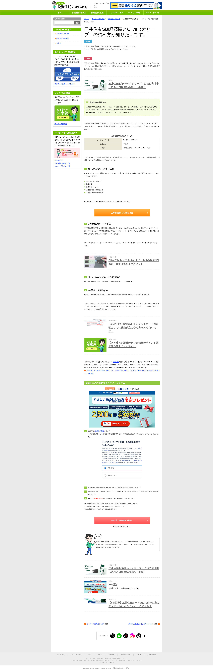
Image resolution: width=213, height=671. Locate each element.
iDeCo (100, 654)
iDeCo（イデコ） (153, 13)
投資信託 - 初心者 (114, 19)
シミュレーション (116, 13)
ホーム (60, 13)
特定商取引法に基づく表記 (121, 668)
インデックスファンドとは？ (64, 84)
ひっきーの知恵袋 (98, 19)
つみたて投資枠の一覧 (62, 166)
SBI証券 (116, 362)
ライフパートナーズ (105, 662)
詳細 (95, 7)
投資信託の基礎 (97, 13)
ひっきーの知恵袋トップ (95, 624)
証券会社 (111, 654)
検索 (77, 23)
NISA (89, 654)
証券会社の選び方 (79, 13)
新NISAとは (58, 160)
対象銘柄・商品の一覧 (62, 163)
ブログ (139, 654)
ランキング (60, 654)
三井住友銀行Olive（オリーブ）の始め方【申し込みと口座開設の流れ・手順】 (133, 85)
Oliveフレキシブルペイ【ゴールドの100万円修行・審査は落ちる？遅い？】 (133, 262)
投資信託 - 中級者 (62, 38)
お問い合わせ (152, 654)
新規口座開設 (99, 431)
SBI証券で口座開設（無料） (122, 520)
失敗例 (58, 43)
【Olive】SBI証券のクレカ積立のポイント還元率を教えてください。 (133, 344)
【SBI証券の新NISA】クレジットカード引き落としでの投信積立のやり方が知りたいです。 (133, 327)
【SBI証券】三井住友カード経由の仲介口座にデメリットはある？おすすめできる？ (133, 604)
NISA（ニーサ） (134, 13)
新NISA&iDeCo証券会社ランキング (140, 624)
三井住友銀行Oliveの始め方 (122, 213)
